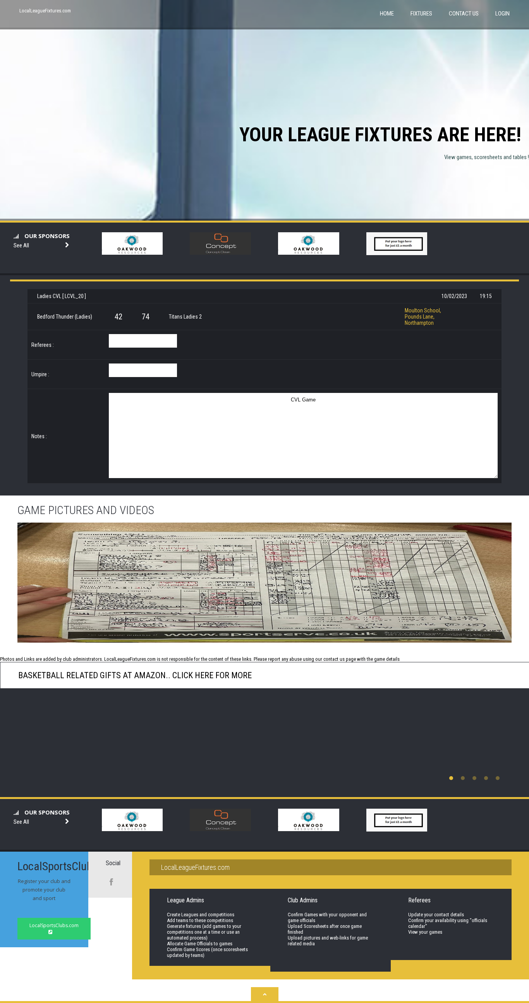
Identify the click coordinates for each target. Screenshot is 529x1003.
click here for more (211, 675)
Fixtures (421, 13)
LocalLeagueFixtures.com (45, 11)
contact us (334, 659)
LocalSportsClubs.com (54, 925)
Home (387, 13)
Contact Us (464, 13)
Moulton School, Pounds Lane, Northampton (423, 316)
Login (502, 13)
